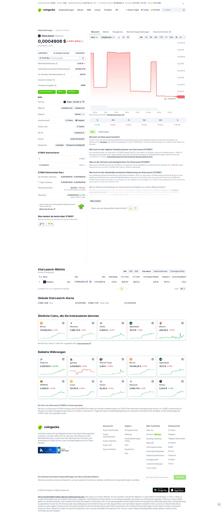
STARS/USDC (80, 282)
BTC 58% (136, 3)
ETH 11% (143, 3)
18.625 (53, 3)
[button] (67, 108)
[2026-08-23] (176, 37)
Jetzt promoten (83, 343)
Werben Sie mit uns (46, 209)
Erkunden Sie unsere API (115, 115)
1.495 (64, 3)
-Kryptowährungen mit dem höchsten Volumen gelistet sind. (130, 157)
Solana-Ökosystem (120, 194)
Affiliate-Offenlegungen (46, 272)
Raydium (103, 142)
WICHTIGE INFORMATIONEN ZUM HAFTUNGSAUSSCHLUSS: (61, 497)
